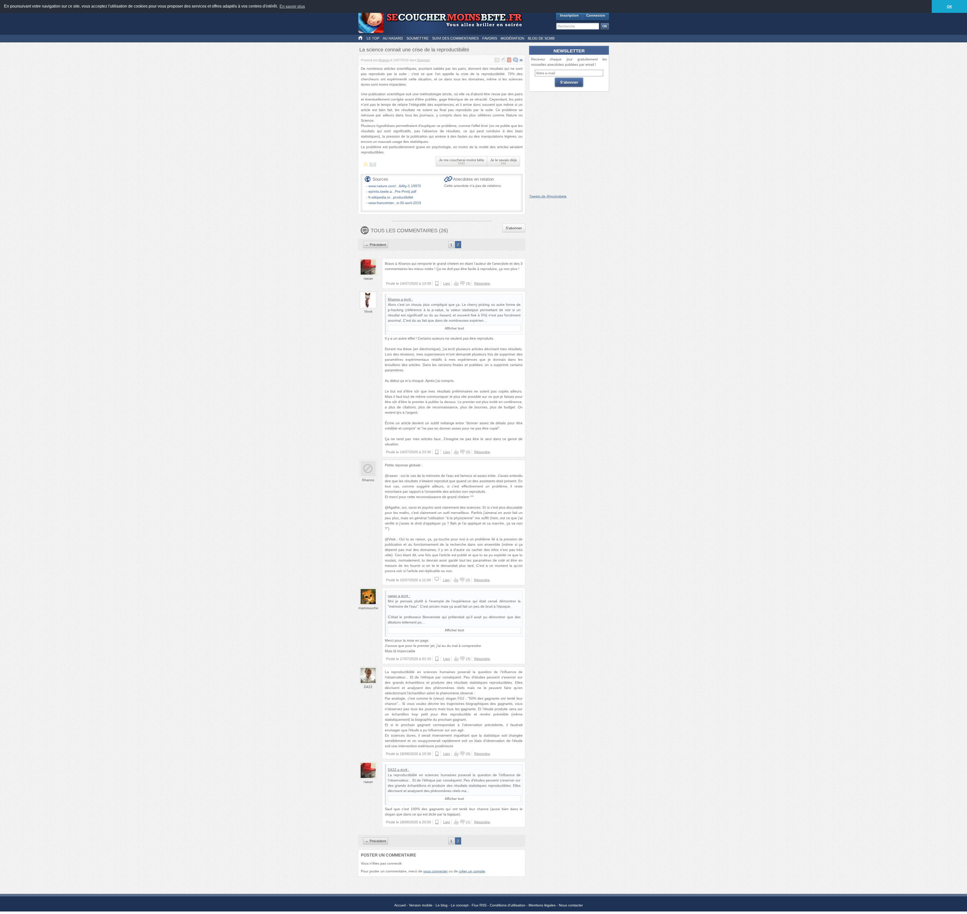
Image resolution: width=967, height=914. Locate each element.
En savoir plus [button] (292, 6)
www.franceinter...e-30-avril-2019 (394, 203)
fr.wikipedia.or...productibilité (390, 197)
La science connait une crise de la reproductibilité (414, 49)
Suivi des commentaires (455, 38)
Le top (373, 38)
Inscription (569, 15)
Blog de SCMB (541, 38)
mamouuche (368, 608)
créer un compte (472, 871)
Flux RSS (479, 905)
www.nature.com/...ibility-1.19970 (394, 186)
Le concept (459, 905)
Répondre (482, 283)
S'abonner (514, 228)
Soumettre (417, 38)
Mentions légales (542, 905)
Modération (512, 38)
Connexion (595, 15)
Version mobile (420, 905)
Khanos (383, 60)
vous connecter (435, 871)
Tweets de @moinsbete (548, 196)
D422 (368, 687)
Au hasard (393, 38)
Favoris (489, 38)
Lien (446, 283)
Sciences (423, 60)
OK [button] (949, 7)
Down (462, 283)
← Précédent (375, 245)
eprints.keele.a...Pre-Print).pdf (392, 191)
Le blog (441, 905)
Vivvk (368, 311)
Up (456, 283)
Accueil (400, 905)
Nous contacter (571, 905)
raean (368, 278)
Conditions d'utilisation (507, 905)
